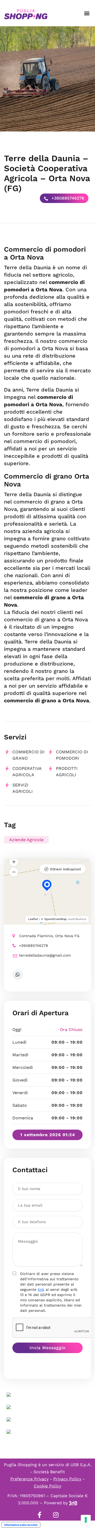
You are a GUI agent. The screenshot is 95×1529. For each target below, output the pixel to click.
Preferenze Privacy (29, 1478)
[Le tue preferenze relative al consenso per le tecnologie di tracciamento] (86, 1520)
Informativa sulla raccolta (20, 1524)
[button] (86, 13)
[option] (47, 78)
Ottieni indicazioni (65, 869)
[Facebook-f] (39, 1515)
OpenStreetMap (55, 919)
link (41, 1289)
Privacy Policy (67, 1478)
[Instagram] (56, 1515)
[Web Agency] (73, 1502)
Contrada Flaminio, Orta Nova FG (49, 936)
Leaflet (33, 919)
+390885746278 (67, 198)
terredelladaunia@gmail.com (45, 955)
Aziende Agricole (26, 839)
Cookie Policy (47, 1486)
